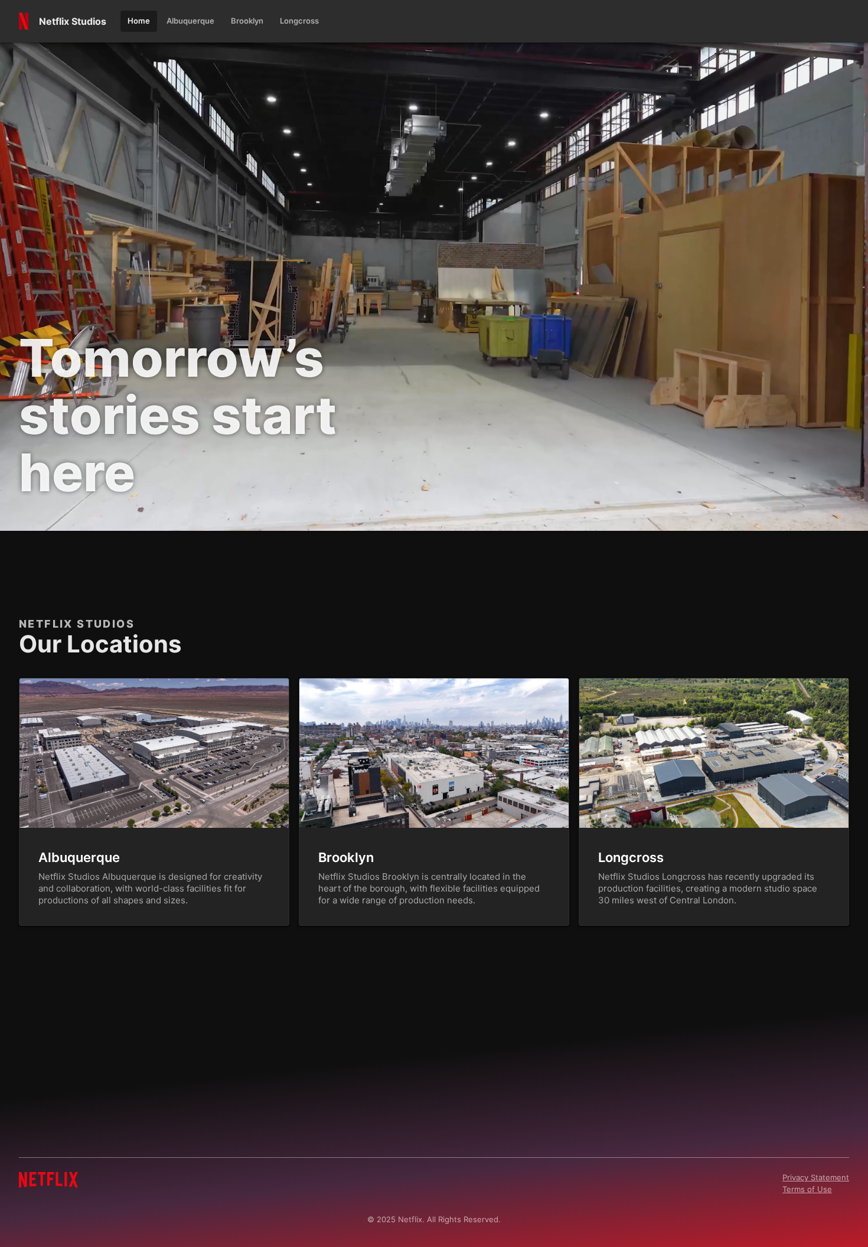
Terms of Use (807, 1189)
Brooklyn (346, 857)
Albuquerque (79, 857)
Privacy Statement (815, 1177)
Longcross (631, 857)
